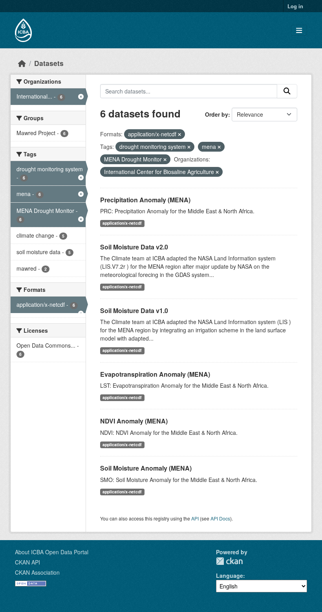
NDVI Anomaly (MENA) (134, 420)
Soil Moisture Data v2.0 (134, 246)
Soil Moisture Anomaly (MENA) (146, 468)
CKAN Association (37, 572)
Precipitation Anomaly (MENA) (145, 199)
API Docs (220, 518)
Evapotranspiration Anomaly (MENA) (155, 374)
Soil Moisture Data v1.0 (134, 310)
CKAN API (27, 562)
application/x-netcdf (122, 223)
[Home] (22, 63)
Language (229, 575)
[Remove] (179, 134)
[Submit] (287, 91)
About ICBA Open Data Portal (51, 552)
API (195, 518)
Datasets (49, 63)
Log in (295, 6)
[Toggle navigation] (299, 30)
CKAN (229, 561)
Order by (216, 114)
